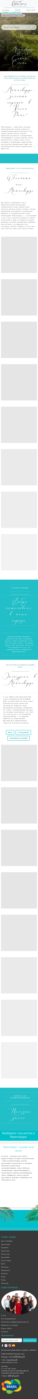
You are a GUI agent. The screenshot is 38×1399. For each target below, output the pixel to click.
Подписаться (29, 1340)
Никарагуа (5, 1270)
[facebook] (2, 1345)
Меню (17, 10)
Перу (3, 1277)
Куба (3, 1264)
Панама (4, 1273)
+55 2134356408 (9, 1359)
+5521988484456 (16, 1356)
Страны (6, 10)
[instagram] (6, 1345)
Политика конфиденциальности (15, 1322)
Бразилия (5, 1251)
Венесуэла (5, 1254)
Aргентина (5, 1244)
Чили (3, 1280)
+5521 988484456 (10, 1375)
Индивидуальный (18, 738)
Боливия (4, 1247)
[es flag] (13, 1345)
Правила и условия (9, 1325)
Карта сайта (6, 1328)
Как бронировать (8, 1319)
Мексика (5, 1267)
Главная (6, 13)
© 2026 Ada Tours (8, 1368)
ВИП (10, 732)
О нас (3, 1315)
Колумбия (5, 1257)
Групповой (23, 732)
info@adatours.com (9, 1362)
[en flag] (10, 1345)
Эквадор (4, 1283)
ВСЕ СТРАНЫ (6, 1241)
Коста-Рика (16, 13)
